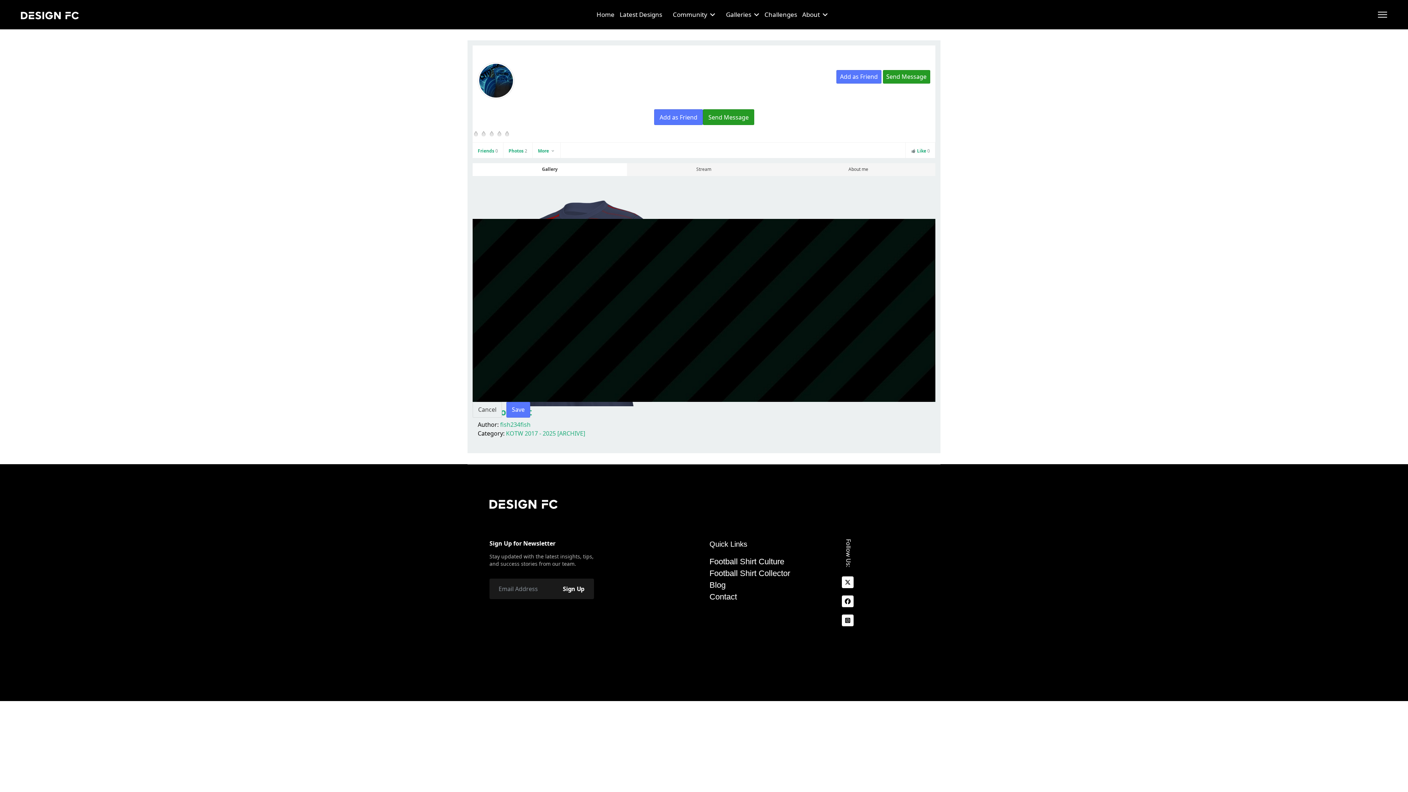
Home (606, 14)
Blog (718, 585)
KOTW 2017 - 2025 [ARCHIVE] (545, 433)
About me (858, 169)
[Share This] (911, 90)
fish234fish (515, 425)
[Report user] (924, 90)
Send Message (906, 77)
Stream (703, 169)
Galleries (738, 14)
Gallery (550, 169)
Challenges (780, 14)
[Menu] (1382, 14)
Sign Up (573, 589)
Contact (723, 597)
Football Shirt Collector (750, 573)
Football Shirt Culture (747, 562)
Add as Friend (859, 77)
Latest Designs (641, 14)
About (811, 14)
